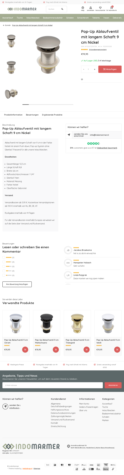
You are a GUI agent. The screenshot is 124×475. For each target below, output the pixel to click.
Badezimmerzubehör (53, 18)
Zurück (7, 25)
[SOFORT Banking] (77, 465)
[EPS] (99, 469)
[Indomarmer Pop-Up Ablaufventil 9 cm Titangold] (77, 323)
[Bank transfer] (48, 465)
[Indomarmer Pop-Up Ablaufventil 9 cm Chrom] (16, 323)
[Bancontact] (99, 465)
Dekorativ (117, 18)
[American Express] (77, 469)
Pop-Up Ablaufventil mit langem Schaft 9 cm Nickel (32, 25)
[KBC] (84, 469)
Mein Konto (84, 404)
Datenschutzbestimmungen (63, 413)
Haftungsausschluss (60, 410)
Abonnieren (113, 385)
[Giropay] (91, 469)
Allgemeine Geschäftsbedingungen (61, 405)
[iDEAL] (55, 465)
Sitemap (37, 468)
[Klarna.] (106, 469)
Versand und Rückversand (62, 419)
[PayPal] (84, 465)
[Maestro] (69, 465)
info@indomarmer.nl (99, 135)
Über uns (83, 410)
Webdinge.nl (27, 468)
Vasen (106, 18)
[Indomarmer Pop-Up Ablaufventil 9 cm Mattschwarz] (46, 323)
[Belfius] (113, 465)
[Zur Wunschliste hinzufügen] (82, 79)
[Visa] (91, 465)
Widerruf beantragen (88, 407)
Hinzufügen (111, 69)
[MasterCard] (62, 465)
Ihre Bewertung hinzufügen (17, 284)
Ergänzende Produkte (52, 115)
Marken (105, 420)
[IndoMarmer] (21, 9)
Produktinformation (13, 115)
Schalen (70, 18)
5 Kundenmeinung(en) (98, 49)
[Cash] (113, 469)
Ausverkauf (7, 18)
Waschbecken (32, 18)
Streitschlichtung (58, 426)
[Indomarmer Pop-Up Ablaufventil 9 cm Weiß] (108, 323)
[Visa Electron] (106, 465)
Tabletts (96, 18)
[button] (11, 104)
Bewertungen (32, 115)
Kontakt (54, 423)
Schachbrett (83, 18)
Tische (20, 18)
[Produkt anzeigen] (25, 350)
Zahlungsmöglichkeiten (61, 416)
